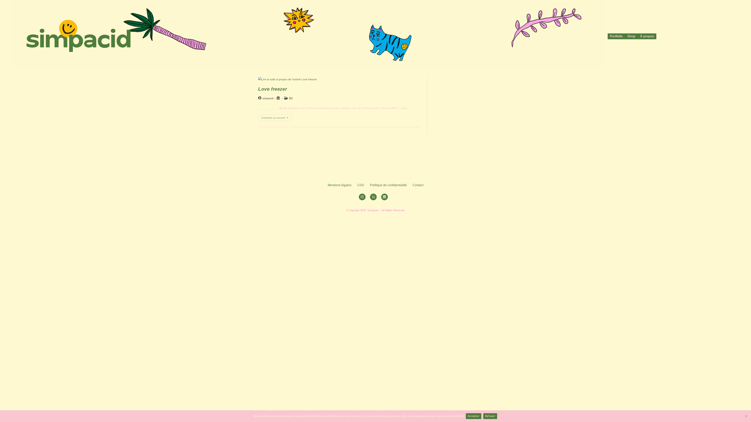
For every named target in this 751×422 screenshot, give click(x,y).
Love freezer (272, 89)
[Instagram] (362, 197)
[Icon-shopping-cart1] (373, 197)
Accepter (473, 416)
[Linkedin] (384, 197)
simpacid (267, 98)
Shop (631, 36)
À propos (647, 36)
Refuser (490, 416)
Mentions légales (339, 185)
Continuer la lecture (276, 116)
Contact (418, 185)
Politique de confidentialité (388, 185)
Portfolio (616, 36)
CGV (360, 185)
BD (291, 98)
